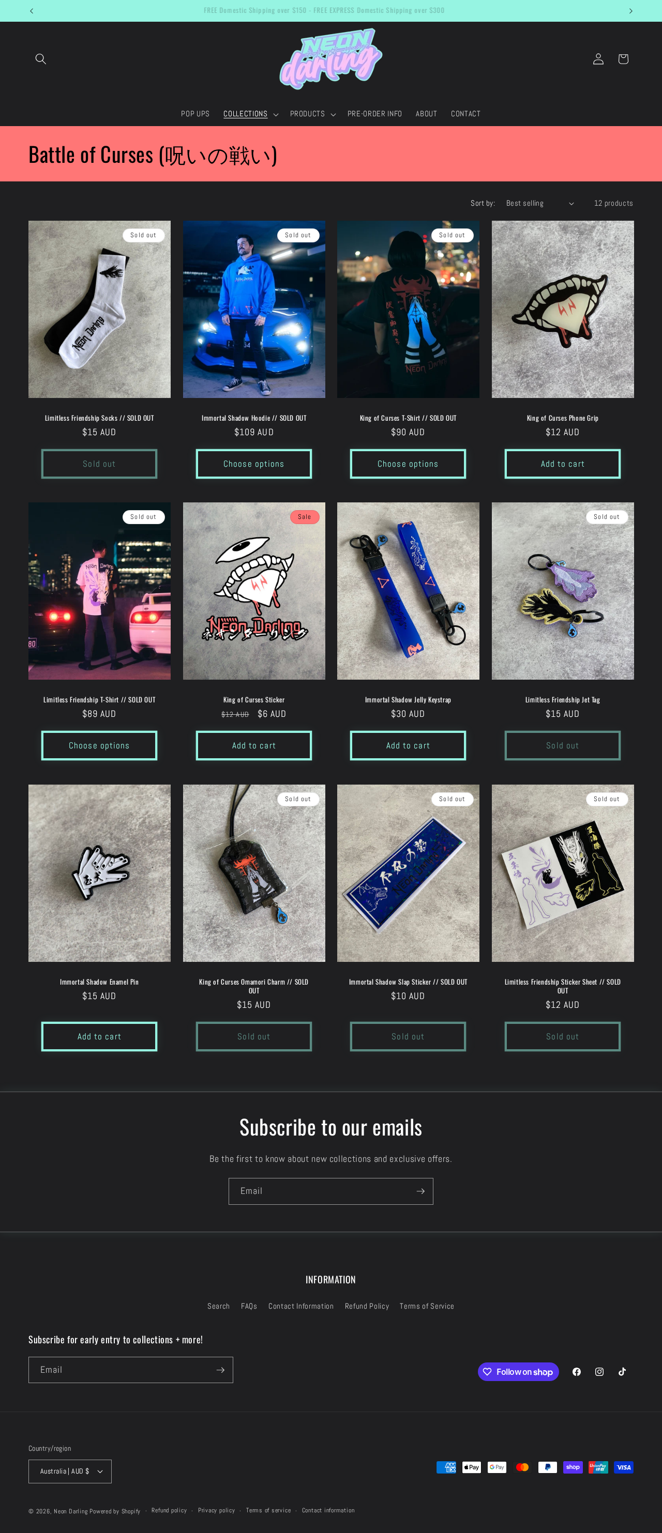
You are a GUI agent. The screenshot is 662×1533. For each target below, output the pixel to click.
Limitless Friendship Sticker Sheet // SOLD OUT (562, 985)
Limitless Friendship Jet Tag (562, 699)
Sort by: (483, 203)
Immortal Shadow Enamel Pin (99, 981)
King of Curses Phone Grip (562, 417)
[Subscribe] (420, 1191)
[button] (40, 59)
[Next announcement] (631, 11)
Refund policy (169, 1510)
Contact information (328, 1510)
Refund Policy (367, 1306)
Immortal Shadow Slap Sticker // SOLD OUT (408, 981)
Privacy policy (216, 1510)
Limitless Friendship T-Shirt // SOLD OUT (99, 699)
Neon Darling (70, 1511)
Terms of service (268, 1510)
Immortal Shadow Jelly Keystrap (408, 699)
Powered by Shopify (115, 1511)
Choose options (253, 463)
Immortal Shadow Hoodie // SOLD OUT (254, 417)
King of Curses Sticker (253, 699)
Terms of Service (427, 1306)
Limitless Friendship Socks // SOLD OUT (99, 417)
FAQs (249, 1306)
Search (218, 1306)
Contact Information (301, 1306)
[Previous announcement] (31, 11)
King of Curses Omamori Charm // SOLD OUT (254, 985)
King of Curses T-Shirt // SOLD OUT (408, 417)
